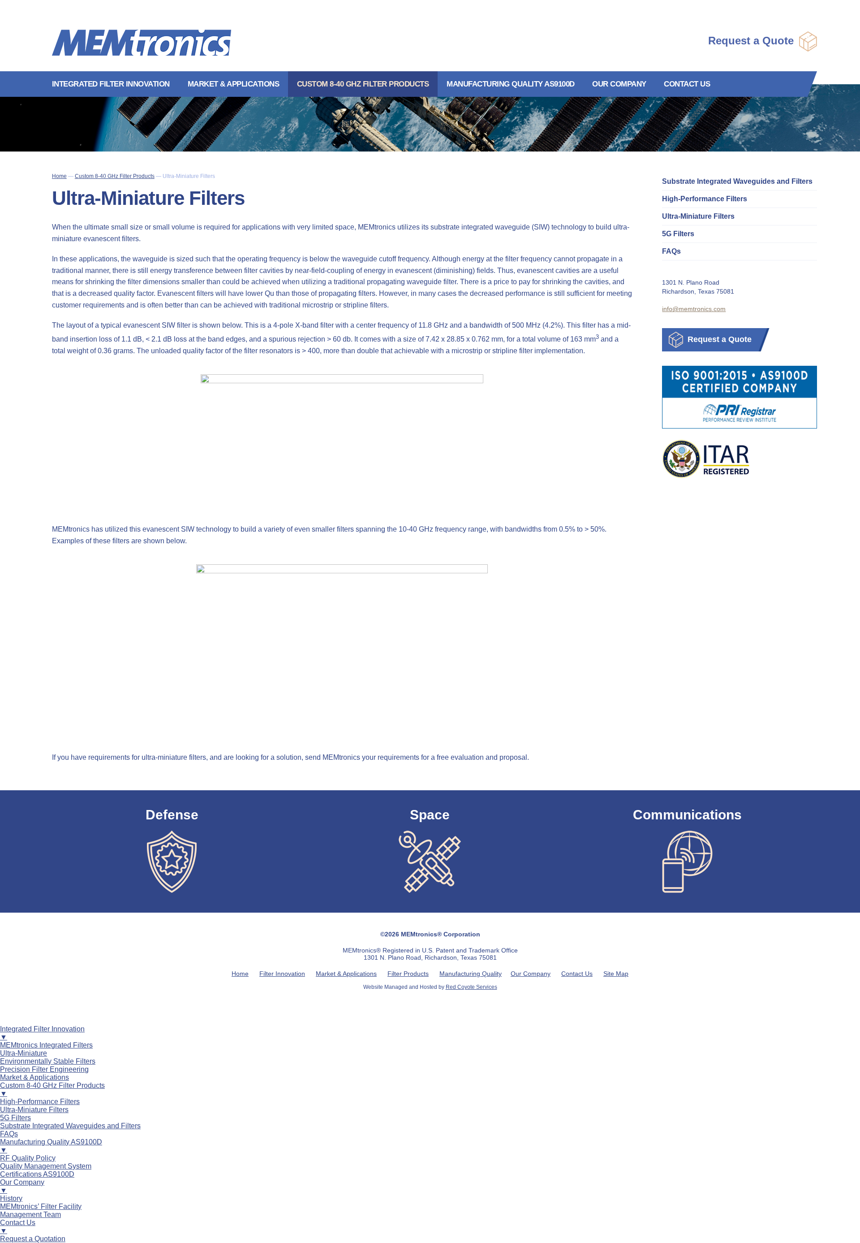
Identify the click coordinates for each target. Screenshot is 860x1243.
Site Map (615, 973)
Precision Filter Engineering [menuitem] (44, 1069)
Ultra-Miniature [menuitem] (23, 1053)
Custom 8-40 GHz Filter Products (363, 83)
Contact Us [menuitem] (17, 1226)
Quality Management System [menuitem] (45, 1166)
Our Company (619, 83)
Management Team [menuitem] (30, 1214)
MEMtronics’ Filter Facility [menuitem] (41, 1206)
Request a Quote (752, 41)
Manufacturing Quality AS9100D (511, 83)
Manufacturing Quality (470, 973)
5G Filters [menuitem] (15, 1118)
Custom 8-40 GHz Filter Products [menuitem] (52, 1089)
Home (240, 973)
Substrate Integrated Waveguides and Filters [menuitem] (70, 1126)
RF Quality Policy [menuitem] (28, 1158)
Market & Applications (234, 83)
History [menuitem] (11, 1198)
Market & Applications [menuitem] (34, 1077)
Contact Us (687, 83)
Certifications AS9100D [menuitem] (37, 1174)
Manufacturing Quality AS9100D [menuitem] (51, 1146)
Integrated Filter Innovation (111, 83)
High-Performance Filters (704, 199)
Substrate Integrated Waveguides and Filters (737, 181)
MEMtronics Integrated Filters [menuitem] (46, 1045)
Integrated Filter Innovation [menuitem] (42, 1033)
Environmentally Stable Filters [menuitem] (47, 1061)
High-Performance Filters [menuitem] (40, 1101)
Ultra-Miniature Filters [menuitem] (34, 1109)
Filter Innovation (282, 973)
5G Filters (678, 234)
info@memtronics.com (694, 308)
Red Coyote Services (471, 987)
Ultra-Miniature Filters (698, 216)
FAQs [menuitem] (9, 1134)
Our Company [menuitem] (22, 1186)
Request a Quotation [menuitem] (32, 1239)
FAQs (671, 251)
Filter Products (408, 973)
